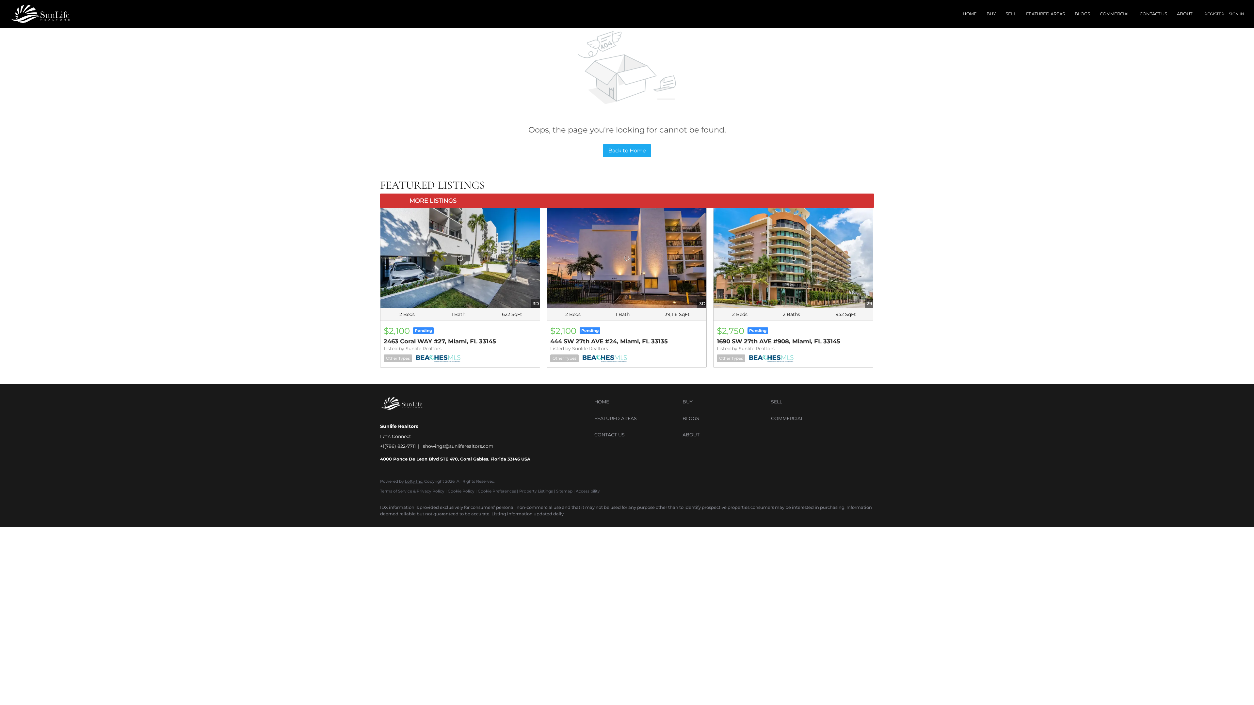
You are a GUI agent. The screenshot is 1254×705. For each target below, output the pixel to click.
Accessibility (588, 491)
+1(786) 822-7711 (398, 446)
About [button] (1184, 13)
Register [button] (1214, 13)
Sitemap (564, 491)
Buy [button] (991, 13)
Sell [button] (1010, 13)
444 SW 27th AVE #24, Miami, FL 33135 (609, 341)
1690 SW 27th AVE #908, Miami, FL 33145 (778, 341)
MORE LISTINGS (433, 200)
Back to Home (627, 151)
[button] (636, 402)
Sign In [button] (1236, 13)
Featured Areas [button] (1045, 13)
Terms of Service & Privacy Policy (412, 491)
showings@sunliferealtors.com (458, 446)
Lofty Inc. (414, 481)
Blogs (1082, 13)
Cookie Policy (461, 491)
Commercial (1115, 13)
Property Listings (536, 491)
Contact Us (1153, 13)
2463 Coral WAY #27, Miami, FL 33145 (440, 341)
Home (970, 13)
